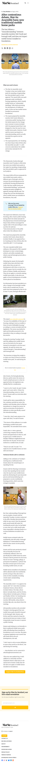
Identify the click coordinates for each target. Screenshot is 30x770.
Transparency (5, 746)
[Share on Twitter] (2, 48)
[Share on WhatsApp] (12, 48)
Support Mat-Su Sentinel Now (15, 671)
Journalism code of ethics (8, 757)
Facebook (2, 760)
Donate (4, 735)
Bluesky (9, 760)
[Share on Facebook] (5, 48)
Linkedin (11, 760)
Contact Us (4, 738)
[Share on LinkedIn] (7, 48)
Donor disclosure (6, 749)
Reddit (13, 760)
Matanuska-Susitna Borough (9, 44)
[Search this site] (25, 3)
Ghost (11, 731)
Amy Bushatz (6, 11)
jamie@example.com (9, 703)
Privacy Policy (5, 752)
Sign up (3, 744)
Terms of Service (6, 754)
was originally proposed (17, 319)
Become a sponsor (6, 741)
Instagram (4, 760)
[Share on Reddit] (10, 48)
